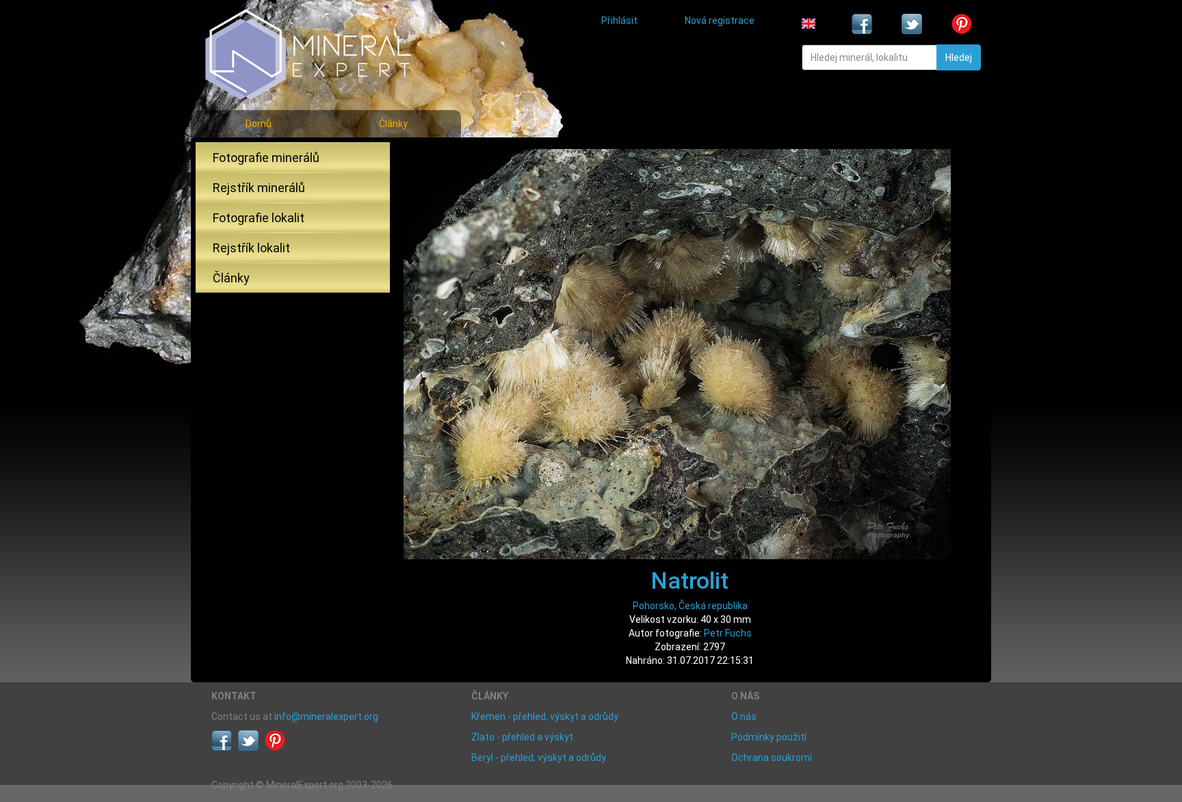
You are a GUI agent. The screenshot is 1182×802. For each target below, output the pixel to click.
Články (393, 123)
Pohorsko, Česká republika (690, 605)
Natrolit (689, 580)
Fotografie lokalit (258, 218)
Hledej (958, 57)
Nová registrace (719, 20)
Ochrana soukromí (771, 757)
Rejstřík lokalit (251, 248)
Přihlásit (619, 20)
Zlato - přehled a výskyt (522, 737)
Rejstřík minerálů (259, 188)
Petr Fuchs (728, 633)
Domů (259, 123)
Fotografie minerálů (266, 157)
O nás (744, 716)
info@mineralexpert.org (326, 716)
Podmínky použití (768, 737)
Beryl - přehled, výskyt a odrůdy (538, 757)
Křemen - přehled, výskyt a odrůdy (544, 716)
